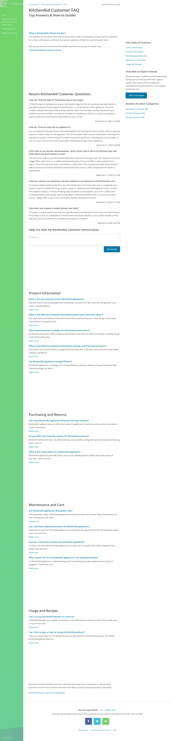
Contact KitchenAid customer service (45, 50)
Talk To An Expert (136, 95)
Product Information (135, 51)
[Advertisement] (74, 71)
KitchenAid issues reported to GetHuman (47, 692)
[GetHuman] (11, 3)
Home (4, 15)
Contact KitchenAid (134, 47)
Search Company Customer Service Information (9, 22)
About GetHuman (9, 33)
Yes (101, 710)
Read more (34, 309)
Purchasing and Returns (136, 56)
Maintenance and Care (135, 60)
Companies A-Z (8, 29)
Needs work (110, 710)
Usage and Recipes (134, 64)
